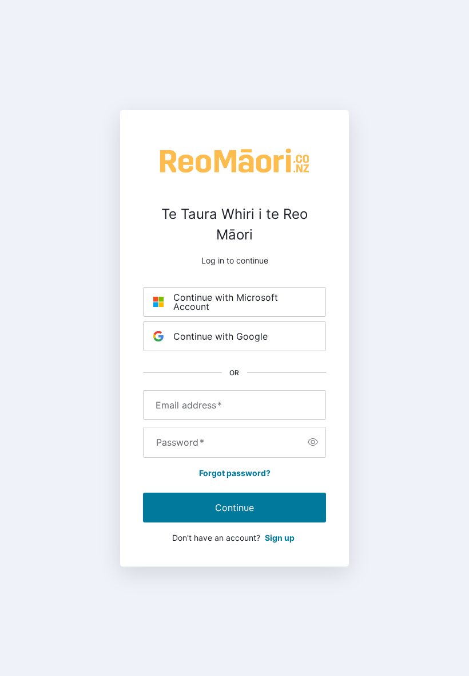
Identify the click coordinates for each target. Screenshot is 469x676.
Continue (234, 507)
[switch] (312, 442)
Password (180, 442)
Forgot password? (235, 473)
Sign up (280, 538)
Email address (189, 405)
